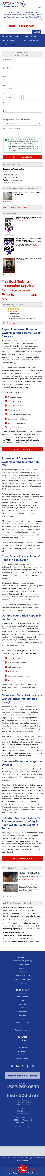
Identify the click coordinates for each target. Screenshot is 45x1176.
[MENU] (40, 4)
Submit (37, 31)
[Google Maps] (32, 1066)
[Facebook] (27, 1066)
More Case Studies (9, 897)
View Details (7, 201)
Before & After (22, 1058)
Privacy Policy (31, 1158)
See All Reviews (9, 323)
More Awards (7, 275)
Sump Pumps (23, 972)
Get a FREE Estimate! (22, 449)
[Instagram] (22, 1066)
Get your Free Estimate (22, 157)
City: (5, 85)
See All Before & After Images (15, 207)
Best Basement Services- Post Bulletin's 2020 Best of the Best (28, 218)
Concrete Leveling (22, 964)
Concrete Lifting (30, 36)
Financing (22, 1026)
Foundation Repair (8, 40)
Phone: (6, 102)
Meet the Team (22, 1011)
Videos (22, 1044)
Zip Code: (27, 94)
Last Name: (7, 68)
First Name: (7, 59)
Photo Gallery (22, 1047)
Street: (6, 77)
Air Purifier (22, 983)
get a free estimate (22, 1075)
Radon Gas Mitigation (31, 40)
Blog (22, 1008)
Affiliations (22, 1015)
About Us (22, 993)
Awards (22, 1019)
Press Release (22, 997)
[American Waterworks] (22, 1169)
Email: (5, 111)
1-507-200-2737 (22, 1095)
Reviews (23, 1040)
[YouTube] (12, 1066)
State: (5, 94)
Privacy (14, 150)
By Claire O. (12, 311)
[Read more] (21, 220)
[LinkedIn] (17, 1066)
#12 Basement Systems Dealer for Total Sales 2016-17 (28, 259)
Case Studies (22, 1055)
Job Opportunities (22, 1022)
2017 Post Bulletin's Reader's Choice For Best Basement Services (28, 239)
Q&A (22, 1000)
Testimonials (22, 1051)
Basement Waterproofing (11, 36)
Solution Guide (22, 1004)
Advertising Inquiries (22, 1030)
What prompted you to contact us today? (17, 120)
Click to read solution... (26, 879)
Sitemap (25, 1160)
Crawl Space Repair (9, 45)
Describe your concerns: (12, 128)
